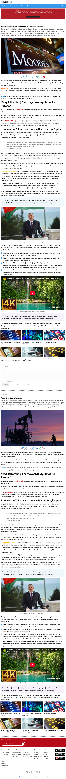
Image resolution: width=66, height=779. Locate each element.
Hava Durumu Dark (6, 750)
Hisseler (23, 5)
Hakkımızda (16, 777)
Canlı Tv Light (4, 754)
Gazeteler (45, 756)
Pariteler (29, 5)
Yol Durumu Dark (5, 752)
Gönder (6, 384)
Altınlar (17, 5)
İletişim (21, 777)
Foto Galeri (45, 750)
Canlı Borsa (4, 5)
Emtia (62, 5)
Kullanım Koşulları (43, 777)
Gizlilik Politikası (27, 777)
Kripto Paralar (38, 756)
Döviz (57, 5)
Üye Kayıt (3, 763)
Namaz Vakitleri (27, 752)
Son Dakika (15, 756)
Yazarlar (45, 754)
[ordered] (22, 385)
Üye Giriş (3, 761)
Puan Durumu (26, 754)
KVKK (37, 777)
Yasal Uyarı (50, 777)
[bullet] (24, 385)
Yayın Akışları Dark (16, 752)
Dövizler (11, 5)
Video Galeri (46, 752)
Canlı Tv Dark (15, 750)
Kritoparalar (36, 5)
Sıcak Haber (46, 759)
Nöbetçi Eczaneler (16, 754)
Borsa (43, 5)
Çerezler (33, 777)
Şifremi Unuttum (5, 765)
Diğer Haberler (50, 5)
